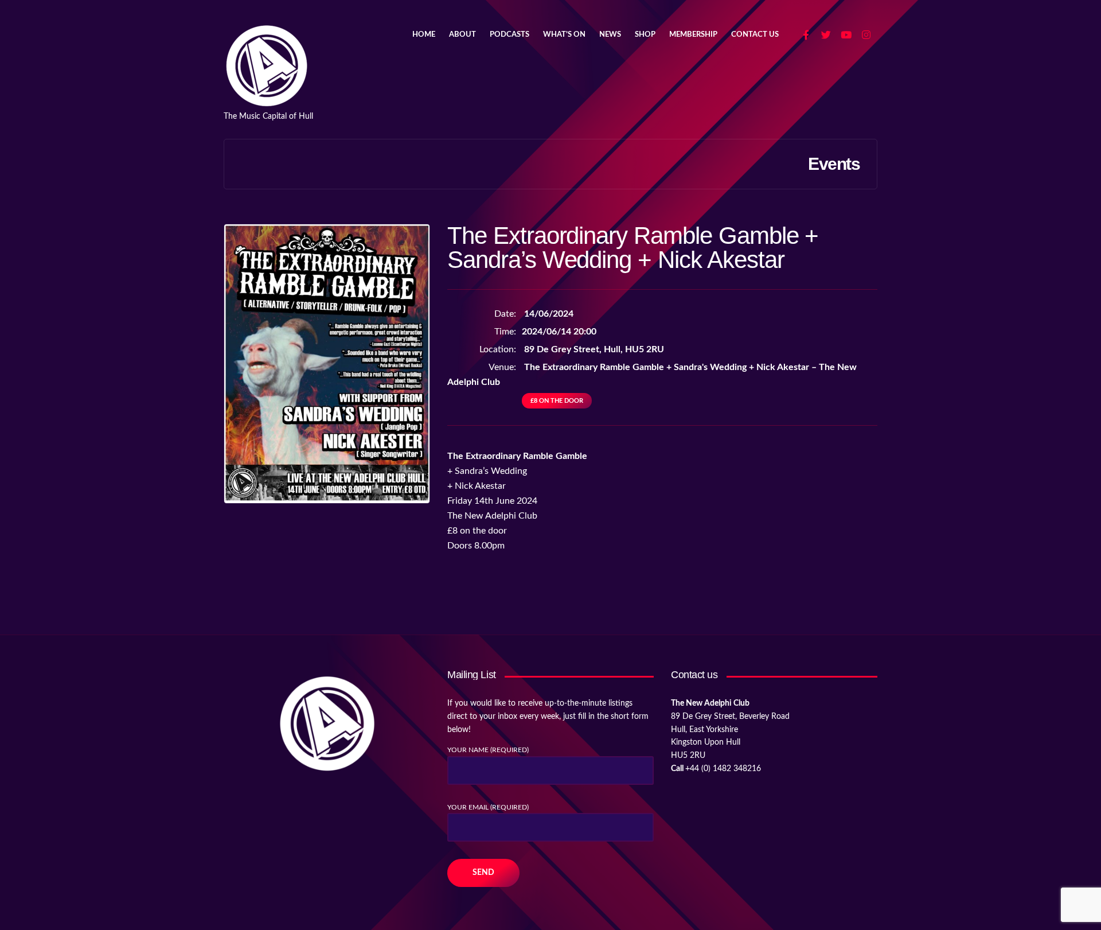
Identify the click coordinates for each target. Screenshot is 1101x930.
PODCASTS (509, 34)
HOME (423, 34)
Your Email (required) (488, 807)
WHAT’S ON (564, 34)
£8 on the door (556, 401)
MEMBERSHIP (693, 34)
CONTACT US (755, 34)
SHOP (645, 34)
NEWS (610, 34)
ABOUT (462, 34)
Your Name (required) (488, 749)
